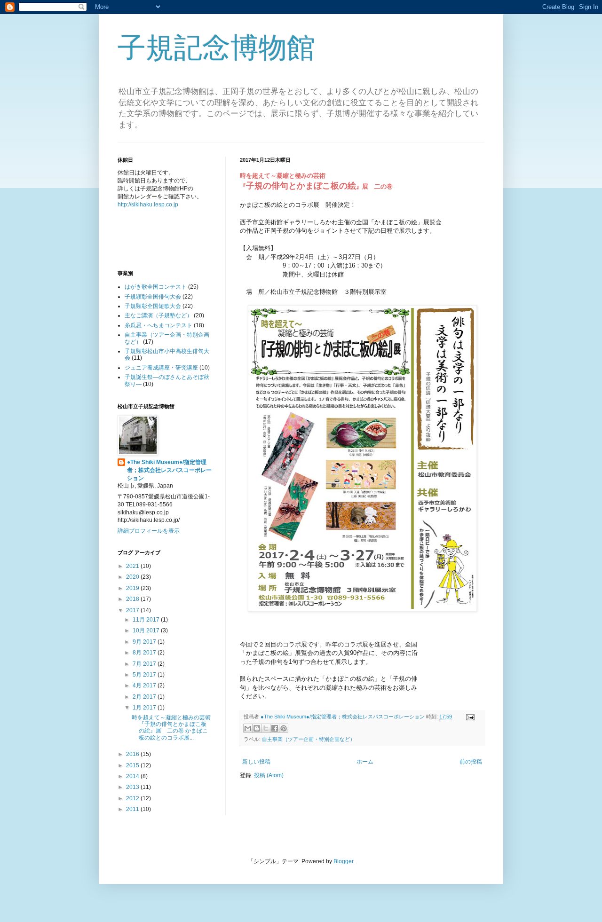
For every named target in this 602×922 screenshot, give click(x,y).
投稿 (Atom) (269, 775)
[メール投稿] (469, 716)
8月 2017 (145, 652)
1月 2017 (145, 707)
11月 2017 (147, 619)
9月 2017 (145, 641)
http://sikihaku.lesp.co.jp (148, 204)
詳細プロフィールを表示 (149, 531)
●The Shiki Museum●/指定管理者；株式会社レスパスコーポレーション (169, 470)
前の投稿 (470, 761)
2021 (133, 566)
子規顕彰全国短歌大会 (153, 306)
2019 (133, 588)
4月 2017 (145, 685)
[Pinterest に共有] (283, 728)
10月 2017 (147, 630)
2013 (133, 787)
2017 (133, 610)
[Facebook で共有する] (274, 728)
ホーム (364, 761)
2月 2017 (145, 696)
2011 (133, 809)
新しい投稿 (256, 761)
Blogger (343, 861)
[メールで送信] (248, 728)
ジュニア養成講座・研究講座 (161, 367)
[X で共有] (265, 728)
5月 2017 (145, 674)
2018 (133, 599)
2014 (133, 776)
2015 (133, 765)
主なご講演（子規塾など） (158, 315)
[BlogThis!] (256, 728)
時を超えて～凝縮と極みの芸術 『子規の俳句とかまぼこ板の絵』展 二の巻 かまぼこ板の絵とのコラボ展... (171, 727)
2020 (133, 577)
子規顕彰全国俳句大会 (153, 296)
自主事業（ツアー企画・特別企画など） (308, 739)
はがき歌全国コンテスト (156, 287)
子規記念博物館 (216, 47)
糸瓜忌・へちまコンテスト (158, 325)
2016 (133, 754)
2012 (133, 798)
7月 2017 (145, 664)
